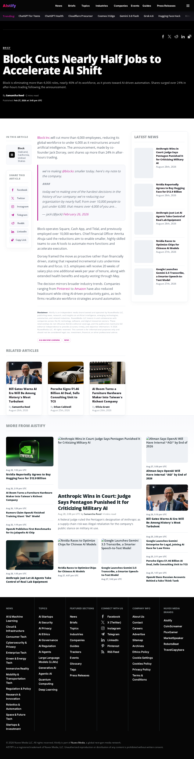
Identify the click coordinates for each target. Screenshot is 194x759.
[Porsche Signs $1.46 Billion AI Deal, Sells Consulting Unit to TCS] (66, 373)
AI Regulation (47, 646)
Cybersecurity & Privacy (16, 644)
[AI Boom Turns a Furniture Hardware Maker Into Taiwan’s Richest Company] (107, 373)
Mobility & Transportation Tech (16, 678)
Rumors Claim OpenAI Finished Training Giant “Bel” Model (25, 514)
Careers (137, 628)
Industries (102, 5)
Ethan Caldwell (62, 407)
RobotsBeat (171, 643)
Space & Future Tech (15, 716)
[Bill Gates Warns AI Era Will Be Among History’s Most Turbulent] (24, 373)
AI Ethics (44, 634)
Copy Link (21, 240)
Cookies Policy (142, 663)
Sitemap (137, 640)
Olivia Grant (102, 407)
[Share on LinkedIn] (183, 37)
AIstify (168, 620)
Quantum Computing (46, 681)
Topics (85, 5)
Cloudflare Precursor (80, 16)
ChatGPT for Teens (29, 16)
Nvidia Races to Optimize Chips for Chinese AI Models (167, 244)
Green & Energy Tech (16, 660)
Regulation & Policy (18, 688)
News (58, 5)
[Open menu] (188, 5)
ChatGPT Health (54, 16)
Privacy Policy (141, 669)
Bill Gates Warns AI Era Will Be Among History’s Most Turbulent (23, 395)
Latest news (146, 137)
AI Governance (48, 640)
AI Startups (46, 616)
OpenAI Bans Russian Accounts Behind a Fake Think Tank (165, 578)
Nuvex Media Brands (172, 610)
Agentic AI (45, 673)
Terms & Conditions (139, 677)
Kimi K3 (189, 16)
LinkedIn (22, 231)
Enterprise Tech (16, 652)
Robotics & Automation (13, 706)
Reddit (20, 223)
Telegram (22, 214)
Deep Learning (48, 689)
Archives (138, 646)
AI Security (46, 622)
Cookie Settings (142, 657)
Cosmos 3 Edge (106, 16)
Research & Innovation (13, 696)
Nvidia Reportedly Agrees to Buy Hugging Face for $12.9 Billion (170, 188)
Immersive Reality (17, 668)
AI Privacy (45, 628)
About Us (138, 616)
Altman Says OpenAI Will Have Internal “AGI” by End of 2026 (166, 474)
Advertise (138, 634)
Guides (146, 5)
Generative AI (47, 667)
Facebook (22, 189)
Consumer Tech (16, 636)
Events (135, 5)
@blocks (68, 171)
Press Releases (166, 5)
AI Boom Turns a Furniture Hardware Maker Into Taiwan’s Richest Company (107, 395)
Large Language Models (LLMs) (49, 659)
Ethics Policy (140, 651)
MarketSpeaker (173, 638)
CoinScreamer (173, 626)
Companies (121, 5)
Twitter (21, 198)
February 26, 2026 (75, 214)
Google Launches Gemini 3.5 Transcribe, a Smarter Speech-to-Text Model (170, 274)
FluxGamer (171, 632)
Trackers (75, 651)
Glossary (76, 663)
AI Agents (45, 651)
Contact (137, 622)
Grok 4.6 (148, 16)
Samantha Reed (15, 95)
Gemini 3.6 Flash (129, 16)
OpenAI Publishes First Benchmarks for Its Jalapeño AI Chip (28, 530)
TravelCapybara (174, 649)
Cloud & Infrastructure (15, 628)
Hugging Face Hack (169, 16)
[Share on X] (169, 37)
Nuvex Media (78, 742)
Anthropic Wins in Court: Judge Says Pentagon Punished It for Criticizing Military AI (170, 156)
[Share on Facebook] (163, 37)
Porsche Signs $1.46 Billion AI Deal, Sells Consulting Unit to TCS (65, 395)
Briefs (71, 5)
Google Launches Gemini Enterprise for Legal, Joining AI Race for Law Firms (165, 544)
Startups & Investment (13, 726)
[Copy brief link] (189, 36)
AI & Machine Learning (49, 340)
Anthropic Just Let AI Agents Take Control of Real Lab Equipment (170, 216)
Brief (7, 47)
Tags (73, 669)
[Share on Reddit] (176, 37)
